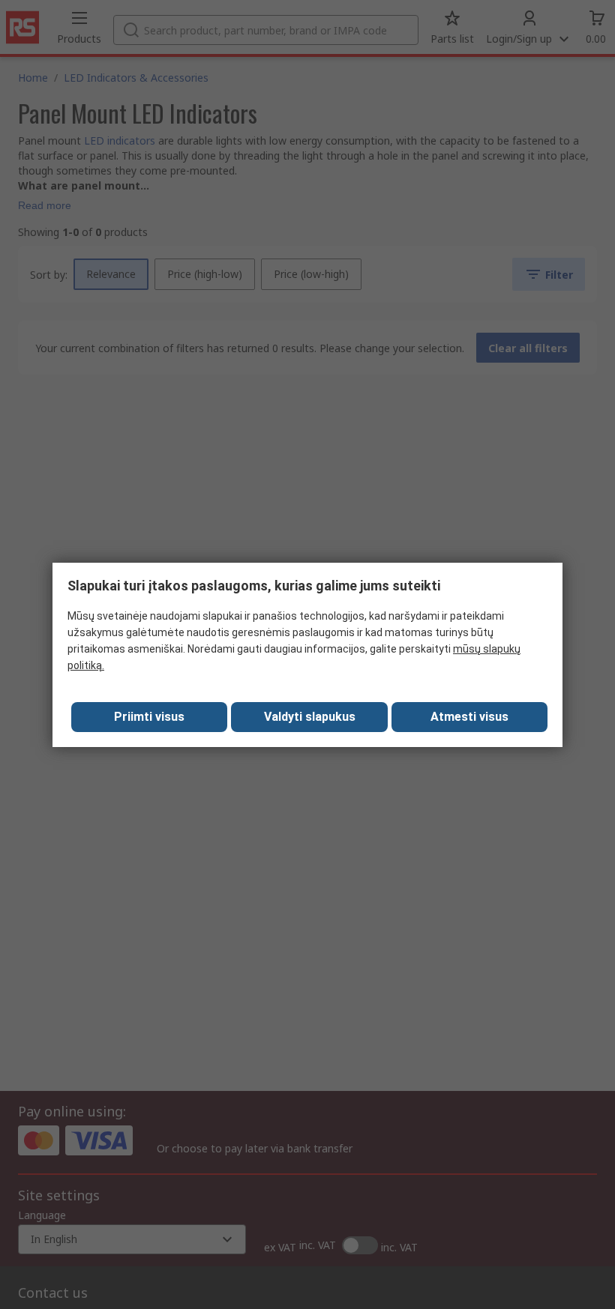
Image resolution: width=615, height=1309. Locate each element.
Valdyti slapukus (310, 717)
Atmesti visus (469, 717)
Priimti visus (149, 717)
